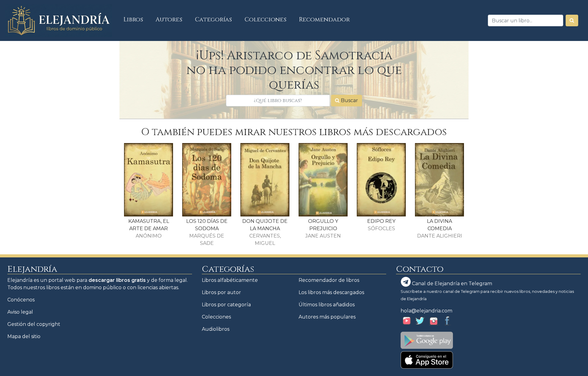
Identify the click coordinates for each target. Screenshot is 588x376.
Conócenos (21, 300)
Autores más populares (327, 317)
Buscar (349, 100)
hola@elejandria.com (426, 311)
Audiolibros (215, 329)
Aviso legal (20, 312)
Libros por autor (221, 292)
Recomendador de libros (329, 280)
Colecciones (265, 20)
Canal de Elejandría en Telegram (451, 283)
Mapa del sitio (23, 336)
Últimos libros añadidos (327, 305)
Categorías (213, 20)
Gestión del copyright (33, 324)
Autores (169, 20)
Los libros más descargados (331, 292)
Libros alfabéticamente (230, 280)
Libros (136, 19)
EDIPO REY (381, 221)
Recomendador (324, 20)
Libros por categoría (226, 305)
